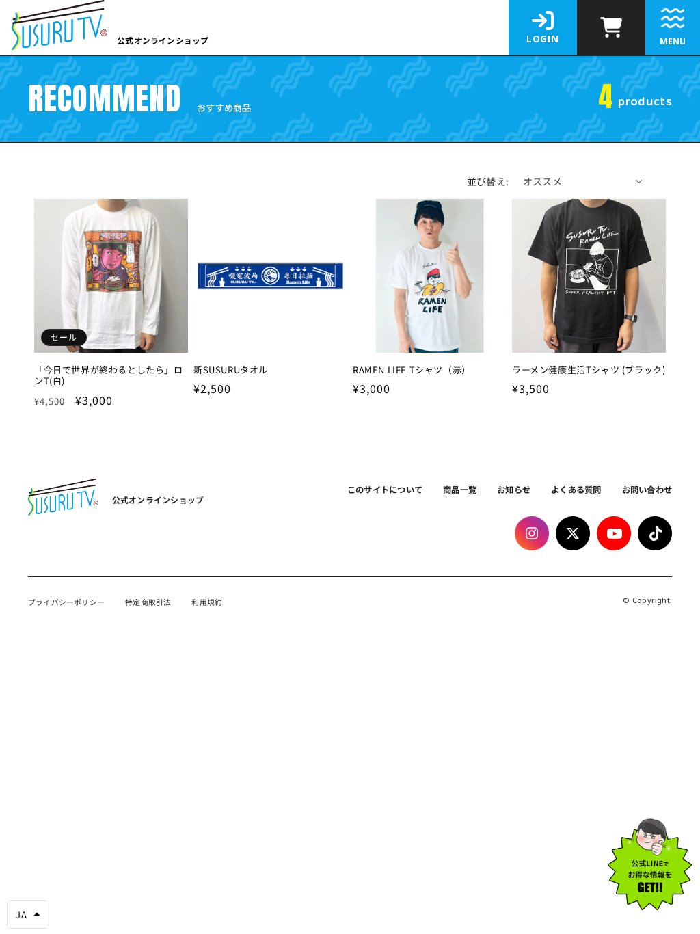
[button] (28, 914)
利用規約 (206, 602)
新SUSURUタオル (230, 370)
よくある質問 (576, 489)
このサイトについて (384, 489)
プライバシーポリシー (66, 602)
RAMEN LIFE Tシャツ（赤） (412, 370)
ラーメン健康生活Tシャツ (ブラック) (588, 370)
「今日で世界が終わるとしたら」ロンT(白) (108, 376)
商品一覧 (459, 489)
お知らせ (513, 489)
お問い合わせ (647, 489)
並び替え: (488, 181)
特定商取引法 (148, 602)
